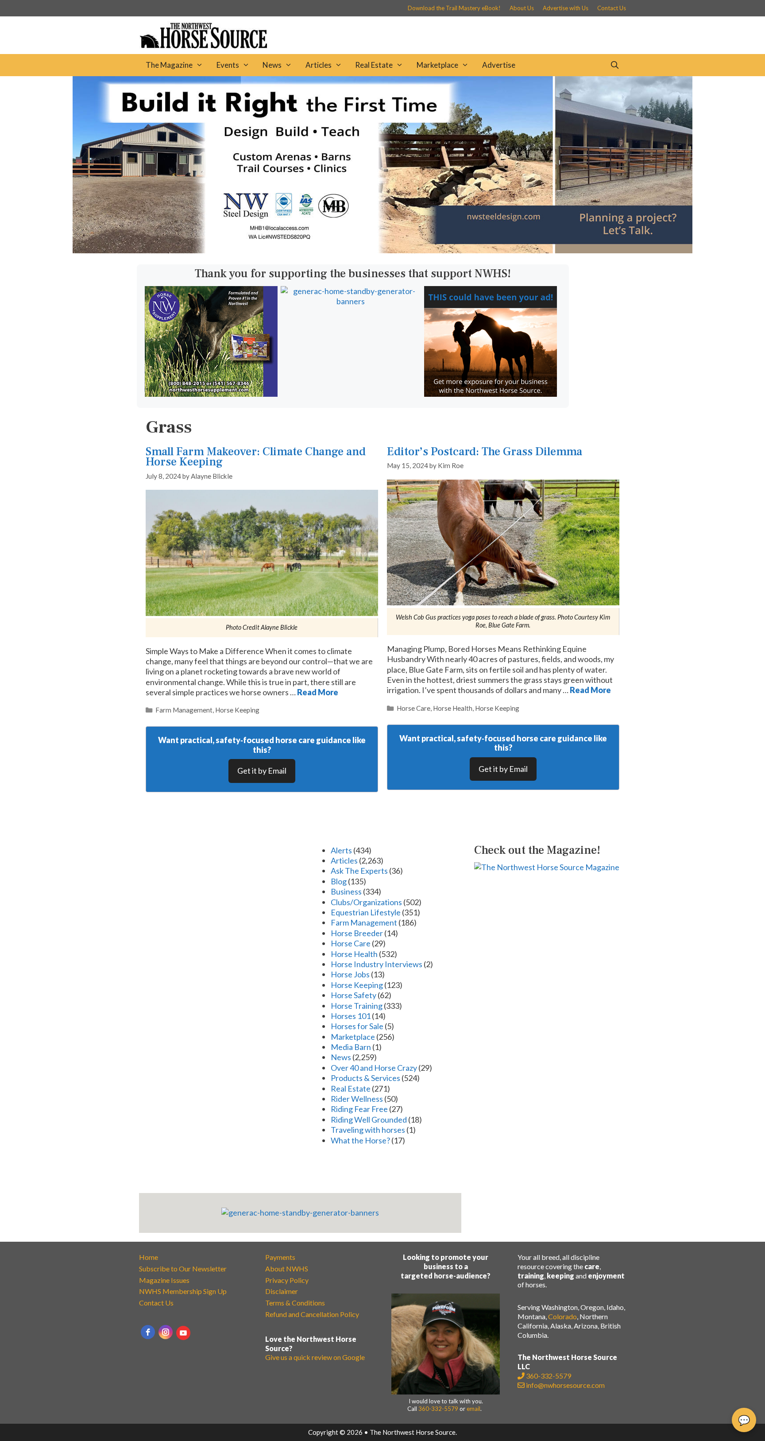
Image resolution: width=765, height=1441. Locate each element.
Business (346, 891)
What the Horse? (360, 1140)
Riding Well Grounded (369, 1119)
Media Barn (351, 1047)
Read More (317, 692)
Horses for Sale (357, 1026)
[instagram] (165, 1332)
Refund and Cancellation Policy (312, 1314)
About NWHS (286, 1268)
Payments (280, 1257)
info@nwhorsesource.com (565, 1385)
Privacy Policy (287, 1280)
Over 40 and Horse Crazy (374, 1068)
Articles (318, 65)
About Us (522, 8)
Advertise (498, 65)
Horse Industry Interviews (376, 964)
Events (227, 65)
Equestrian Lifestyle (366, 912)
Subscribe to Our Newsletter (183, 1268)
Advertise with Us (565, 8)
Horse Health (452, 708)
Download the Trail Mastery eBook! (454, 8)
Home (148, 1257)
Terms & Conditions (295, 1302)
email (473, 1408)
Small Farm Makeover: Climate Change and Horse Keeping (256, 456)
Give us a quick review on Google (315, 1357)
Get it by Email (261, 770)
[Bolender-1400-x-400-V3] (382, 250)
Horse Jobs (350, 974)
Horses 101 (351, 1016)
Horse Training (356, 1006)
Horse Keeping (237, 710)
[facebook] (148, 1332)
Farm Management (183, 710)
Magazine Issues (164, 1280)
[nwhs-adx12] (490, 394)
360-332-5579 (438, 1408)
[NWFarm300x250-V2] (211, 394)
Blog (339, 881)
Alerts (341, 850)
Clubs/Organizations (366, 902)
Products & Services (365, 1078)
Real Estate (374, 65)
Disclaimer (281, 1291)
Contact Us (611, 8)
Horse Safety (353, 995)
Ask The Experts (359, 870)
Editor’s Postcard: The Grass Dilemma (484, 451)
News (272, 65)
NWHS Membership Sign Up (183, 1291)
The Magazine (169, 65)
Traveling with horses (368, 1130)
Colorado (562, 1316)
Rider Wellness (357, 1099)
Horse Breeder (357, 933)
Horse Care (413, 708)
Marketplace (437, 65)
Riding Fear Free (359, 1109)
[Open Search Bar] (614, 65)
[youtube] (183, 1333)
